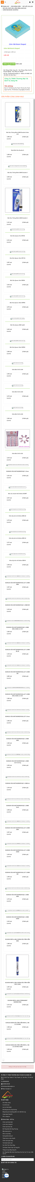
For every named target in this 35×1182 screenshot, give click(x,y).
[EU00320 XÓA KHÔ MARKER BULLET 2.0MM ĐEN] (17, 821)
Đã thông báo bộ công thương (10, 1109)
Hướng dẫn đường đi (8, 1136)
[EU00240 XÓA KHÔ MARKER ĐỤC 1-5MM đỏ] (17, 777)
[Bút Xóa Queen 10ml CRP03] (17, 296)
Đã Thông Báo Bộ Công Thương (10, 1129)
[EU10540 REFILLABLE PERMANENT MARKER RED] (17, 994)
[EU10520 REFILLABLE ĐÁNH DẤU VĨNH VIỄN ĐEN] (17, 933)
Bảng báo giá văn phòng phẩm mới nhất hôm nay (14, 1111)
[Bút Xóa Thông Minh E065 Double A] (17, 166)
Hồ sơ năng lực (6, 1116)
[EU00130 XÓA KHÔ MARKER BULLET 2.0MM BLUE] (17, 643)
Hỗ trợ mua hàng (7, 1133)
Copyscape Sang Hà (7, 1114)
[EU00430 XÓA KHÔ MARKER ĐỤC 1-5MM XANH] (17, 910)
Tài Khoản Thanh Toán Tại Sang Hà (11, 1147)
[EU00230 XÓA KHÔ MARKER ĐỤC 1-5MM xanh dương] (17, 754)
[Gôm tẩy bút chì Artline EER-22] (17, 509)
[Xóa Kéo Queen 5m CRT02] (17, 229)
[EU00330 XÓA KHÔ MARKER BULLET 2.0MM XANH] (17, 843)
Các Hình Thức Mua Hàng (9, 1145)
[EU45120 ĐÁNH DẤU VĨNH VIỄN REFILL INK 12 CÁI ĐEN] (17, 1016)
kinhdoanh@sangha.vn (14, 73)
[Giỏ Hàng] (32, 2)
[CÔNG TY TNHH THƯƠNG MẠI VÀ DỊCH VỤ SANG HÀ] (17, 2)
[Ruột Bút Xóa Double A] (17, 144)
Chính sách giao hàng (8, 1140)
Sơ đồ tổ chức (6, 1105)
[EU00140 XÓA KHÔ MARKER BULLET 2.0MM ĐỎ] (17, 665)
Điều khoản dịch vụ (7, 1131)
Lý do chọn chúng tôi (7, 1124)
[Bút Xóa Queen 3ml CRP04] (17, 274)
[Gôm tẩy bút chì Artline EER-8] (17, 554)
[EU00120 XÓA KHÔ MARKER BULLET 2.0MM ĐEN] (17, 576)
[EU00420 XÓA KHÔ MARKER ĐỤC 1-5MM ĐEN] (17, 888)
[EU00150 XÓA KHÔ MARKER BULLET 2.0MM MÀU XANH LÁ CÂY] (17, 687)
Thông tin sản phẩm (9, 64)
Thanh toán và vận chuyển (9, 1138)
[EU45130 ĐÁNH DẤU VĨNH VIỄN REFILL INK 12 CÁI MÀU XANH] (17, 1038)
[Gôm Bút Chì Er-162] (17, 408)
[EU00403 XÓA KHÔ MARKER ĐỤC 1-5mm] (17, 465)
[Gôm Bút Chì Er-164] (17, 363)
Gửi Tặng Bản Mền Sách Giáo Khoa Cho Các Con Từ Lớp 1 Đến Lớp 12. (18, 1153)
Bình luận (19, 64)
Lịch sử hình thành (7, 1107)
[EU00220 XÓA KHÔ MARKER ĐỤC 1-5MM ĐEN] (17, 732)
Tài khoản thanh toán (8, 1143)
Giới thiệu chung (6, 1102)
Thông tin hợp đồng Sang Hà (9, 1149)
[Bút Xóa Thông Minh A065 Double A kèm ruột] (17, 114)
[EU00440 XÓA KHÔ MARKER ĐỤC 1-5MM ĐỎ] (17, 598)
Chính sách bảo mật (7, 1126)
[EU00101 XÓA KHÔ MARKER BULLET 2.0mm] (17, 710)
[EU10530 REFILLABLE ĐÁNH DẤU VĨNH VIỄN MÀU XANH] (17, 965)
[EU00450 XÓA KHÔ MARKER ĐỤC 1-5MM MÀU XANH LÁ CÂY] (17, 621)
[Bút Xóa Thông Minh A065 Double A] (17, 200)
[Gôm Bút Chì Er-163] (17, 385)
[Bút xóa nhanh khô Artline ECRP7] (17, 487)
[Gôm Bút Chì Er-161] (17, 438)
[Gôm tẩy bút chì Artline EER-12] (17, 531)
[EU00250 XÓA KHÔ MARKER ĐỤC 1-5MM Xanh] (17, 799)
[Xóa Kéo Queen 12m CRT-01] (17, 252)
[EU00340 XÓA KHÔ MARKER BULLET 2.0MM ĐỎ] (17, 866)
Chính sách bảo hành (8, 1122)
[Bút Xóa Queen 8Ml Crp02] (17, 318)
